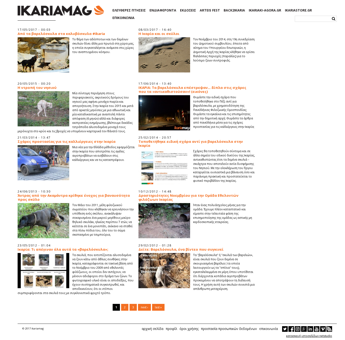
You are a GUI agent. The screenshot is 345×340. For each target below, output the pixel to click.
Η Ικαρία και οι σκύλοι (158, 34)
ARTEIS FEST (210, 10)
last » (158, 307)
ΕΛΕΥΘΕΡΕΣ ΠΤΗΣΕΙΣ (129, 10)
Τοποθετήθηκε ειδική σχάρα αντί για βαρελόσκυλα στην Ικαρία (190, 143)
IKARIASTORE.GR (298, 10)
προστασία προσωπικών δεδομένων (229, 328)
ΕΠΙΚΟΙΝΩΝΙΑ (123, 17)
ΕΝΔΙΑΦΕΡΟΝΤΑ (163, 10)
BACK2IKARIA (234, 10)
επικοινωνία (268, 328)
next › (144, 307)
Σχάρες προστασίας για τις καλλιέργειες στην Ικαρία (66, 142)
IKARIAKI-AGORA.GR (265, 10)
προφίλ (171, 328)
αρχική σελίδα (152, 328)
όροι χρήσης (189, 328)
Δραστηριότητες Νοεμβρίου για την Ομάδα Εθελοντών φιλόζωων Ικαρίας (188, 197)
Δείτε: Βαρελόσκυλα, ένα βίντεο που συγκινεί (180, 249)
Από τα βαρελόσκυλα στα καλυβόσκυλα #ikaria (61, 34)
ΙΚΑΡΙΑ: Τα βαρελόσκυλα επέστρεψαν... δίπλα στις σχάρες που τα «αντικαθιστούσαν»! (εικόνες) (192, 90)
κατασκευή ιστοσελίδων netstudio (309, 336)
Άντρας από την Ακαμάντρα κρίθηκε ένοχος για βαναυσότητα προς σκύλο (74, 197)
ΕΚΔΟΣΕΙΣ (188, 10)
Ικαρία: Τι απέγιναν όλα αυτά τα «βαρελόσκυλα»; (63, 249)
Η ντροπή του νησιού (37, 88)
